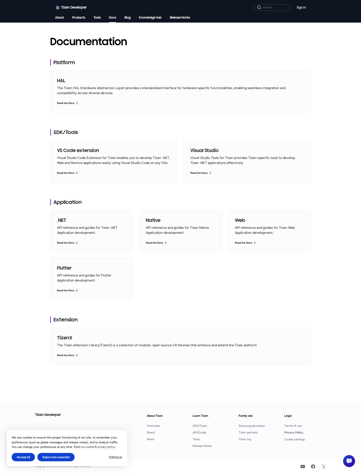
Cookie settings (294, 439)
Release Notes (202, 446)
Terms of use (293, 426)
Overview (153, 426)
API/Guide (199, 432)
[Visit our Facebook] (313, 466)
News (150, 439)
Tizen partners (248, 432)
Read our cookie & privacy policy (94, 447)
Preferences (115, 457)
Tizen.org (245, 439)
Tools (196, 439)
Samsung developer (252, 426)
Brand (151, 432)
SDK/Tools (200, 426)
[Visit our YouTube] (302, 466)
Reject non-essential (56, 457)
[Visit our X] (323, 466)
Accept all (23, 457)
